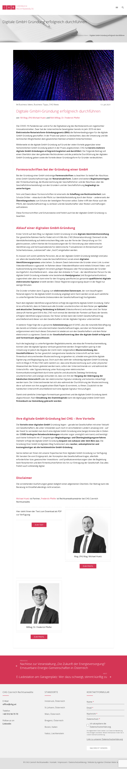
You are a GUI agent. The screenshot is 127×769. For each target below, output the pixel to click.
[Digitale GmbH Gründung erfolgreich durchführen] (63, 75)
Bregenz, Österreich (54, 720)
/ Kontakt (52, 762)
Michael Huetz (23, 498)
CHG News (54, 104)
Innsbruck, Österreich (55, 701)
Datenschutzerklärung (77, 762)
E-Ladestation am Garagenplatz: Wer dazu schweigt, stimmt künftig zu (61, 677)
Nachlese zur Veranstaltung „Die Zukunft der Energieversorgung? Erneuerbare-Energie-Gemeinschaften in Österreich (62, 666)
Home (73, 35)
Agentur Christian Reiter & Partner (111, 762)
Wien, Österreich (52, 714)
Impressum (62, 762)
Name (90, 701)
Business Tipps (41, 104)
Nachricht (92, 713)
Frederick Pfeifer (48, 498)
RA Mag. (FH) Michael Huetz (33, 117)
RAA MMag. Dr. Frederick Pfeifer (65, 117)
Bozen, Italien (51, 727)
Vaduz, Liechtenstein (54, 733)
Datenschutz (93, 719)
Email (90, 707)
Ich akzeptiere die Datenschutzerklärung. (100, 725)
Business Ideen (82, 35)
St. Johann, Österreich (55, 707)
